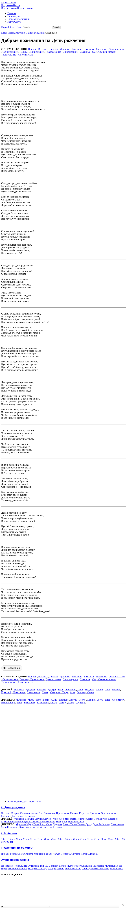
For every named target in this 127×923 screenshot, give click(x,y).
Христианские (25, 54)
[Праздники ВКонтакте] (24, 901)
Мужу (31, 699)
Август (56, 854)
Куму (71, 702)
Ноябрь (85, 854)
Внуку (73, 699)
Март (22, 854)
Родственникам (73, 868)
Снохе (90, 692)
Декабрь (93, 854)
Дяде (107, 699)
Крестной (6, 692)
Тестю (82, 699)
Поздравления (17, 32)
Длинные (65, 49)
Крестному (29, 702)
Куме (72, 692)
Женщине (19, 689)
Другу (100, 699)
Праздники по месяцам (17, 847)
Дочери (52, 689)
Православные (53, 52)
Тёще (58, 821)
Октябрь (75, 854)
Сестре (99, 689)
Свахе (45, 692)
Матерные (101, 49)
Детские (54, 49)
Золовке (81, 692)
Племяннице (33, 692)
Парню (91, 699)
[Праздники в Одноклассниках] (71, 901)
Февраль (14, 854)
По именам (49, 813)
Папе (38, 699)
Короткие (77, 49)
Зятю (19, 702)
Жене (60, 689)
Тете (107, 689)
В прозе (15, 813)
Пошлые (24, 52)
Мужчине (21, 699)
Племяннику (8, 702)
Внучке (116, 689)
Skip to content (8, 2)
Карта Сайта (14, 21)
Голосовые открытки (18, 19)
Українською (116, 868)
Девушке (30, 689)
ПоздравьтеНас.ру (10, 5)
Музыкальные (84, 865)
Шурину (80, 702)
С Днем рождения (13, 807)
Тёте (96, 818)
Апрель (29, 854)
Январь (5, 854)
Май (36, 854)
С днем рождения (35, 32)
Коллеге (74, 813)
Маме (80, 689)
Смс (94, 52)
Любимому (118, 699)
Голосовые (98, 865)
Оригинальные (117, 49)
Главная (11, 13)
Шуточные (29, 816)
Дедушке (63, 699)
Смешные (85, 52)
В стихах (6, 813)
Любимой (70, 689)
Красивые (89, 49)
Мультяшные (111, 865)
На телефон (13, 16)
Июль (49, 854)
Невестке (50, 821)
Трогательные (8, 54)
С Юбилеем (9, 833)
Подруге (89, 689)
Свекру (62, 702)
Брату (46, 699)
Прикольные (37, 52)
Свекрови (55, 692)
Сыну (54, 699)
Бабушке (41, 689)
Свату (53, 702)
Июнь (42, 854)
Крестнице (19, 692)
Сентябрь (66, 854)
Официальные (10, 52)
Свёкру (42, 827)
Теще (65, 692)
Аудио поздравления (15, 859)
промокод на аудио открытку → (24, 801)
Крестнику (43, 702)
